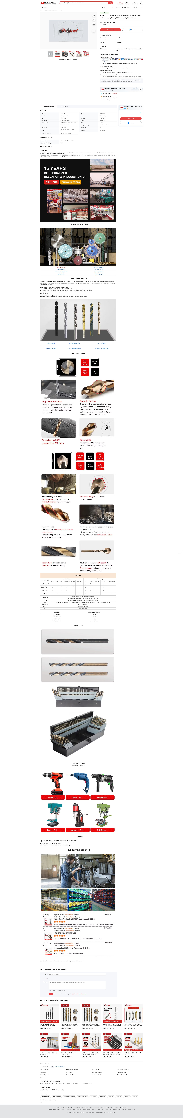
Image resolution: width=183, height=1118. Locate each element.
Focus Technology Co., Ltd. (82, 1112)
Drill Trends (43, 1100)
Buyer (110, 7)
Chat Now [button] (133, 29)
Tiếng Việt (124, 1109)
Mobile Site (122, 1107)
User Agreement (99, 1112)
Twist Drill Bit (52, 1089)
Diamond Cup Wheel (44, 1074)
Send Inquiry (110, 29)
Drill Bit (60, 10)
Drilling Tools (54, 10)
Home (41, 10)
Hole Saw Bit (44, 1089)
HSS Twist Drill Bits (44, 1069)
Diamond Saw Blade (121, 1072)
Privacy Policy (112, 1112)
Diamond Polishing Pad (97, 1074)
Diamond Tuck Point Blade (123, 1074)
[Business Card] (141, 112)
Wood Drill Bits (69, 1072)
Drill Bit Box (118, 1096)
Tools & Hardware (47, 10)
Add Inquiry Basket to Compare (69, 59)
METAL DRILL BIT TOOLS (71, 1069)
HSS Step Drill (43, 1072)
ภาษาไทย (115, 1109)
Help (117, 7)
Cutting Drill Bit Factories (69, 1096)
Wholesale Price (93, 1107)
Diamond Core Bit (69, 1074)
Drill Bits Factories (57, 1096)
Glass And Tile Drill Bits (97, 1072)
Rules (142, 7)
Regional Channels (108, 1107)
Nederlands (94, 1109)
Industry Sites (100, 1107)
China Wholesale (85, 1107)
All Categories (45, 7)
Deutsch (88, 1109)
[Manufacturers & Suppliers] (48, 2)
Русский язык (78, 1109)
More (41, 1102)
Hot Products (56, 1107)
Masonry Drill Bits (95, 1069)
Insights (127, 1107)
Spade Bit (60, 1089)
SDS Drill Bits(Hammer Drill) (123, 1069)
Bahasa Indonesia (131, 1109)
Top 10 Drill (134, 1096)
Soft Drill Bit (126, 1096)
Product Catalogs (60, 1066)
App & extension (125, 7)
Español (62, 1109)
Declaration (106, 1112)
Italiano (84, 1109)
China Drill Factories (45, 1096)
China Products (64, 1107)
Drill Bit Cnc (110, 1096)
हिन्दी (111, 1109)
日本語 (107, 1109)
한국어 (103, 1109)
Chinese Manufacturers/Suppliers (74, 1107)
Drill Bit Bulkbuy (52, 1100)
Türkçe (119, 1109)
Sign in (141, 3)
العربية (99, 1109)
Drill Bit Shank (102, 1096)
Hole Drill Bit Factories (82, 1096)
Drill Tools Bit (93, 1096)
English (58, 1109)
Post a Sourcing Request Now (79, 994)
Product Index (116, 1107)
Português (68, 1109)
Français (73, 1109)
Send (51, 994)
